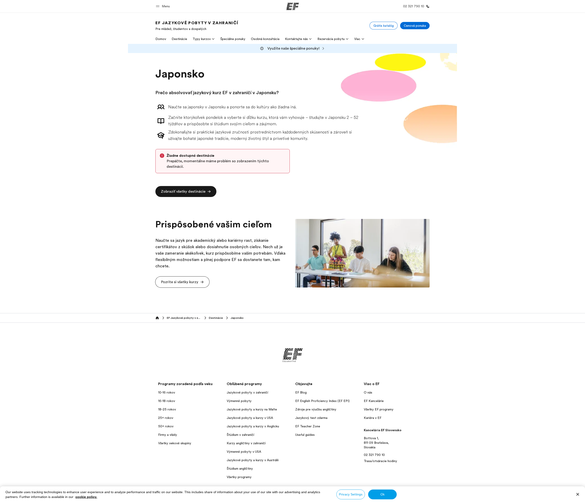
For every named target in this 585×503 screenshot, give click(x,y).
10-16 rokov (166, 392)
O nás (368, 392)
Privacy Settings (350, 494)
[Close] (578, 494)
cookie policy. (86, 497)
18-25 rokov (167, 409)
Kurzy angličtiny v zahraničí (246, 443)
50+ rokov (165, 426)
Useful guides (305, 434)
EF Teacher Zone (307, 426)
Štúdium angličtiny (240, 468)
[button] (163, 6)
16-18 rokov (166, 401)
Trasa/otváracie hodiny (380, 461)
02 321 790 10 (374, 455)
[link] (197, 25)
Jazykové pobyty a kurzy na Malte (252, 409)
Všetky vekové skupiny (174, 443)
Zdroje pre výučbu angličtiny (315, 409)
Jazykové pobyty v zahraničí (247, 392)
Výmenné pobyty (239, 401)
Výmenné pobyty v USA (244, 451)
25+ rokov (165, 418)
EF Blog (301, 392)
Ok (382, 494)
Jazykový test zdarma (311, 418)
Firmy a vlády (167, 434)
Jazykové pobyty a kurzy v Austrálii (253, 460)
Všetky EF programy (379, 409)
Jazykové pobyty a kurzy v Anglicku (253, 426)
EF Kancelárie (374, 401)
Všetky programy (239, 477)
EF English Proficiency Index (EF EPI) (322, 401)
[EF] (292, 6)
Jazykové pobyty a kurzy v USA (250, 418)
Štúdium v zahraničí (240, 434)
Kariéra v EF (372, 418)
